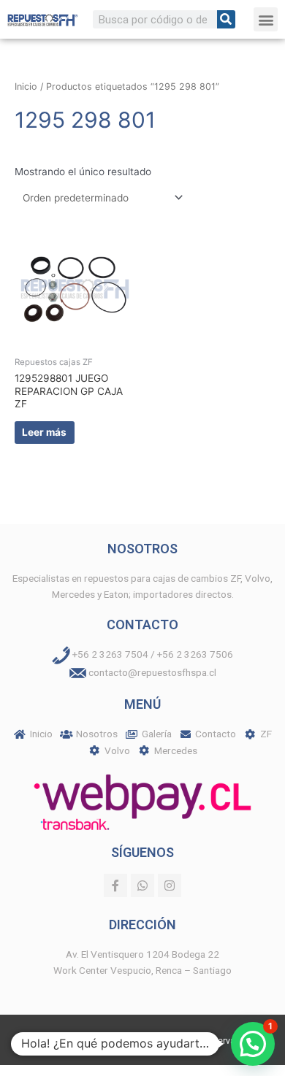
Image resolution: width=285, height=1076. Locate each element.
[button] (266, 19)
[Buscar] (226, 19)
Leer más (44, 432)
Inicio (26, 86)
